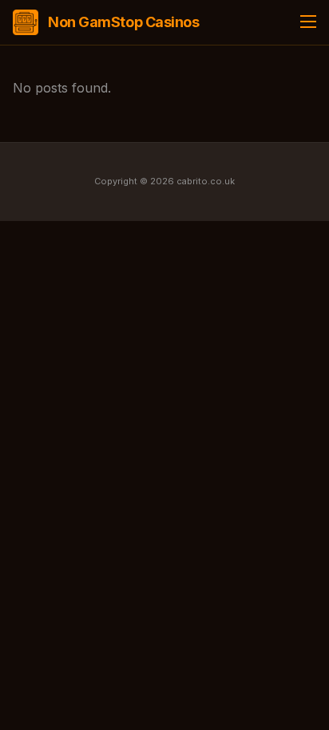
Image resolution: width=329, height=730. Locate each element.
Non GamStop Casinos (123, 22)
